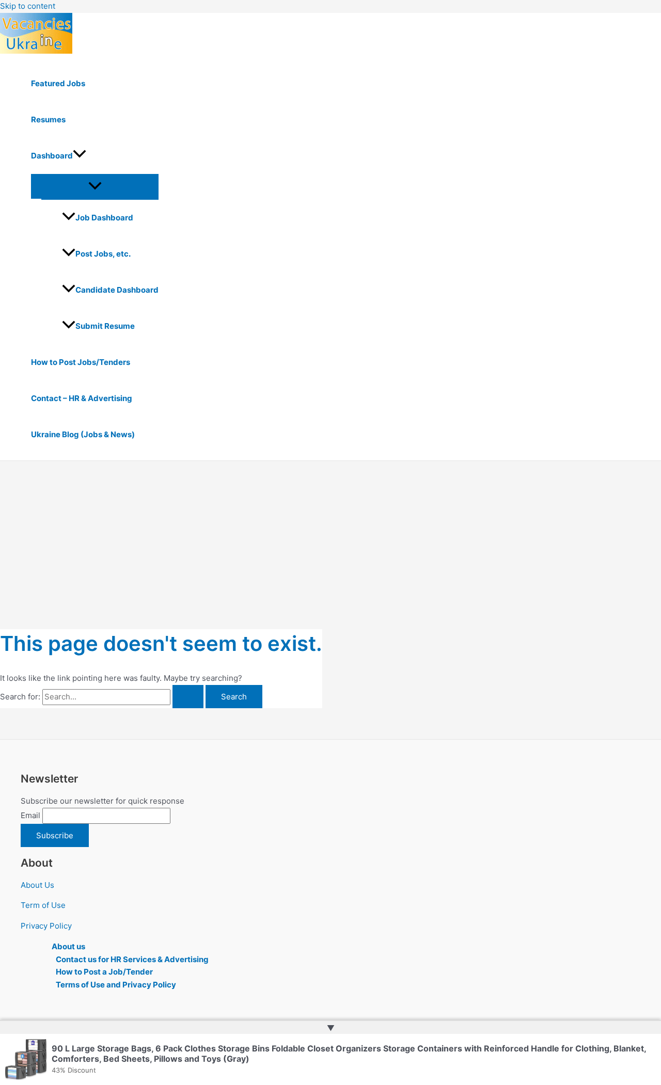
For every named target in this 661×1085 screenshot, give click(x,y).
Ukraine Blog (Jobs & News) (83, 434)
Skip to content (27, 6)
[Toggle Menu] (95, 186)
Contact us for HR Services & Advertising (132, 959)
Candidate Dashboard (117, 290)
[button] (79, 156)
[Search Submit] (187, 696)
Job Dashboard (104, 217)
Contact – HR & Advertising (81, 398)
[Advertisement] (330, 538)
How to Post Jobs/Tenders (80, 362)
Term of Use (43, 905)
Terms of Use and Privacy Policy (116, 985)
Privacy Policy (46, 926)
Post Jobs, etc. (103, 254)
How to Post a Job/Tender (104, 972)
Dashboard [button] (52, 156)
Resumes (48, 119)
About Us (37, 885)
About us (68, 946)
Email (30, 815)
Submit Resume (105, 326)
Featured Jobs (58, 83)
